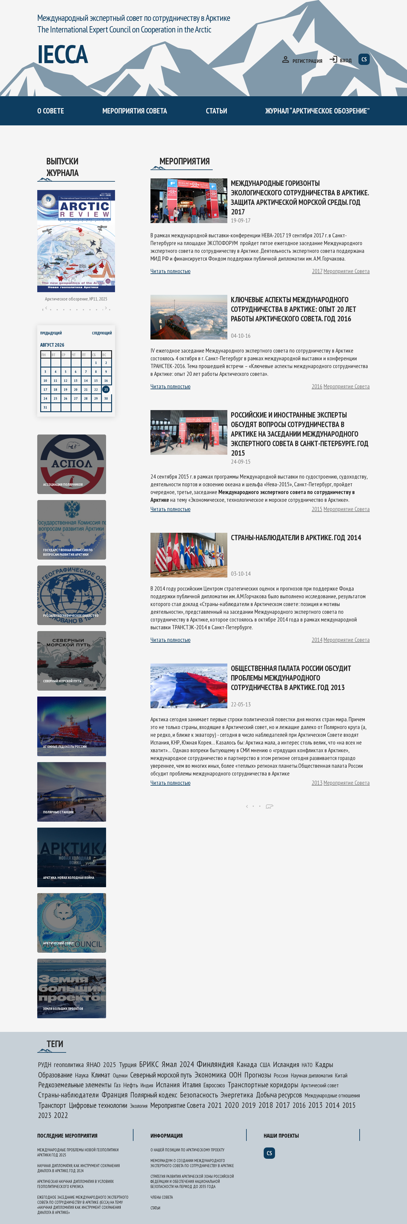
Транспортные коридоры (263, 1084)
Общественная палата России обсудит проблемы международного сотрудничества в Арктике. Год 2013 (291, 678)
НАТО (307, 1065)
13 (75, 380)
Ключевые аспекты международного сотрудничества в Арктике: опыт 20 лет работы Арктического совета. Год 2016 (293, 309)
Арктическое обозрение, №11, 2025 (76, 299)
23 (106, 389)
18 (55, 389)
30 (106, 398)
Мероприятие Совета (347, 271)
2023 (44, 1115)
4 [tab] (63, 309)
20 (75, 389)
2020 (232, 1105)
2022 (61, 1115)
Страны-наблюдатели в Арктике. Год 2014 (296, 537)
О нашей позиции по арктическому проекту (93, 136)
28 (86, 398)
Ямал (169, 1064)
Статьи (216, 111)
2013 (317, 783)
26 (65, 398)
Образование (55, 1075)
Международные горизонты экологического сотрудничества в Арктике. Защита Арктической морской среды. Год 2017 (300, 197)
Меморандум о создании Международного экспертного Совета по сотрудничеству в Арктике (158, 148)
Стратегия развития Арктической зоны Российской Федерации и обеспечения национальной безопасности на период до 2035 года (192, 1181)
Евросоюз (214, 1085)
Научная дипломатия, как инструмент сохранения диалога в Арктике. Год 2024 (78, 1168)
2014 (317, 640)
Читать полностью (170, 271)
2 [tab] (50, 309)
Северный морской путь (161, 1075)
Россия (281, 1075)
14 (86, 380)
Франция (115, 1094)
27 (75, 398)
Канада (247, 1064)
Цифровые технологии (98, 1105)
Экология (138, 1105)
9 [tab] (96, 309)
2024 (187, 1064)
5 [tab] (70, 309)
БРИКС (149, 1064)
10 (45, 380)
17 (45, 389)
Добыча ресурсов (279, 1095)
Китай (341, 1075)
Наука (81, 1075)
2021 (215, 1105)
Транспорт (52, 1105)
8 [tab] (90, 309)
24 (45, 398)
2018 (266, 1105)
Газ (117, 1085)
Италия (191, 1084)
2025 (109, 1064)
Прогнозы (257, 1075)
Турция (127, 1064)
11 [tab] (109, 309)
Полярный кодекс (153, 1095)
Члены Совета (161, 1197)
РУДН (44, 1064)
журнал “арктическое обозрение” (317, 111)
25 (55, 398)
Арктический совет (320, 1085)
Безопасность (199, 1095)
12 (65, 380)
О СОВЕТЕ (50, 111)
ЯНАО (93, 1064)
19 (65, 389)
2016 (317, 386)
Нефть (130, 1085)
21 (86, 389)
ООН (235, 1075)
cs (364, 59)
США (265, 1065)
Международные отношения (332, 1095)
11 (55, 380)
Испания (168, 1084)
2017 (317, 271)
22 (96, 389)
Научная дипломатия (312, 1075)
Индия (147, 1085)
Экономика (210, 1074)
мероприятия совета (134, 111)
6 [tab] (76, 309)
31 (45, 407)
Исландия (286, 1064)
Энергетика (236, 1095)
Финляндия (215, 1063)
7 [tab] (83, 309)
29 (96, 398)
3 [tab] (57, 309)
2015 (317, 509)
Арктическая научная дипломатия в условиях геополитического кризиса (75, 1184)
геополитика (69, 1064)
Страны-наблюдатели (68, 1095)
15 (96, 380)
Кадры (324, 1064)
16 (106, 380)
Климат (100, 1075)
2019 (249, 1105)
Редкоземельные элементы (74, 1084)
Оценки (120, 1075)
